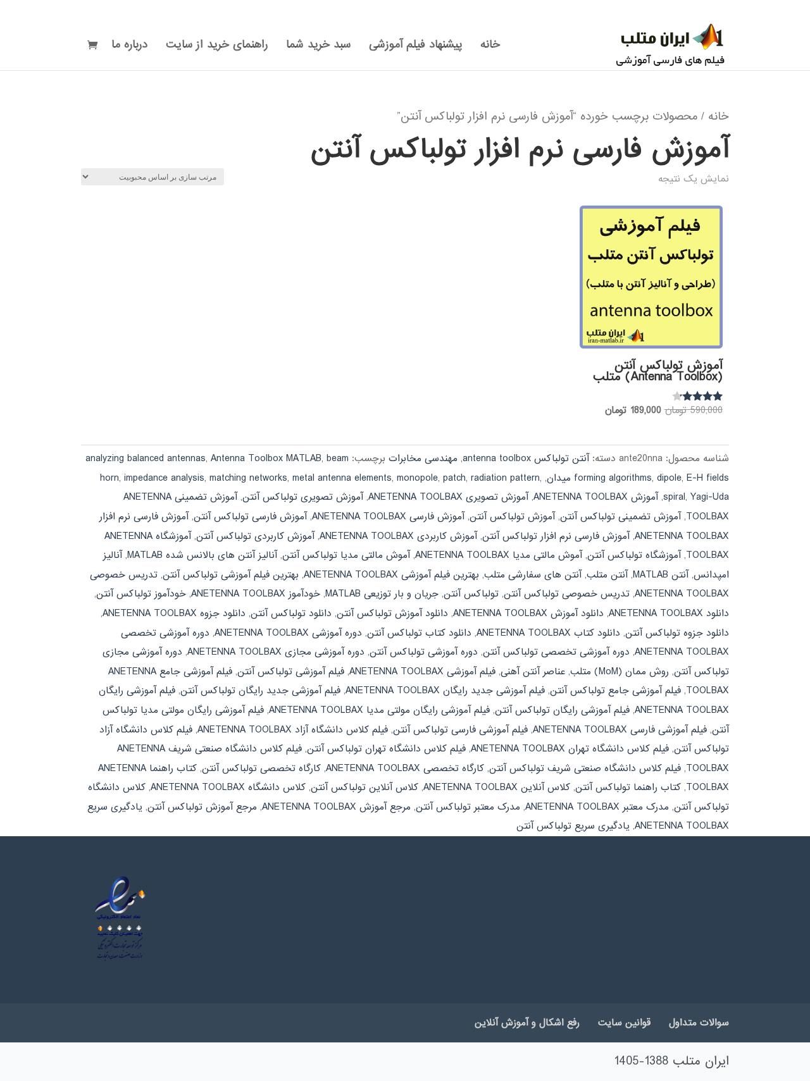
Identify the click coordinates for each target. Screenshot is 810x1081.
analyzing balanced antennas (145, 458)
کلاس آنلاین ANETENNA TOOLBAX (496, 787)
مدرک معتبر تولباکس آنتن (468, 807)
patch (454, 478)
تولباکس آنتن (471, 594)
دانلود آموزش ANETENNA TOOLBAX (528, 613)
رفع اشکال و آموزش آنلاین (527, 1022)
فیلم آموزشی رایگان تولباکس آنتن (562, 710)
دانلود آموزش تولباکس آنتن (392, 613)
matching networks (248, 478)
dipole (669, 478)
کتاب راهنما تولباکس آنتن (628, 787)
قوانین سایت (624, 1022)
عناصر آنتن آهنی (533, 671)
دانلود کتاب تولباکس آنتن (419, 633)
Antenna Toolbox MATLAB (266, 458)
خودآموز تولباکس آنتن (141, 594)
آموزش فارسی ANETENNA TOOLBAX (388, 516)
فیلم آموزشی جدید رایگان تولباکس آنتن (260, 690)
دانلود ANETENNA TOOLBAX (669, 613)
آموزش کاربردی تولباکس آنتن (255, 536)
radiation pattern (505, 478)
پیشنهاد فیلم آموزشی (415, 46)
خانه (490, 46)
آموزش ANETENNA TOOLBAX (595, 497)
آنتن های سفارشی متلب (533, 575)
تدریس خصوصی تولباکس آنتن (567, 594)
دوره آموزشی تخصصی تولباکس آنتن (556, 652)
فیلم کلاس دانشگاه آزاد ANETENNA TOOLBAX (292, 730)
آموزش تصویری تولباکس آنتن (302, 497)
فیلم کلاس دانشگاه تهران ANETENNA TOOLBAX (570, 749)
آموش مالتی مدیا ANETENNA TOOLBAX (498, 555)
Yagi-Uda (709, 497)
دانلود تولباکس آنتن (291, 613)
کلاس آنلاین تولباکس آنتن (364, 787)
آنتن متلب (607, 575)
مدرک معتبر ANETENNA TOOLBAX (597, 807)
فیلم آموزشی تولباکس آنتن (290, 671)
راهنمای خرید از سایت (217, 46)
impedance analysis (164, 478)
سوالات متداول (699, 1022)
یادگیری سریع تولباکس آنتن (573, 826)
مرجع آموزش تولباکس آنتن (202, 807)
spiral (674, 497)
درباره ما (129, 46)
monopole (417, 478)
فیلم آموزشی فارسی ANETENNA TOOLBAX (620, 730)
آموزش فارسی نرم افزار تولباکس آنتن (556, 536)
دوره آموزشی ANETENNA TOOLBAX (288, 633)
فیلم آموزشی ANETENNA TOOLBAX (422, 671)
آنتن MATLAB (660, 575)
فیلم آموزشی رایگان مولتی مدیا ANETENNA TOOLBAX (379, 710)
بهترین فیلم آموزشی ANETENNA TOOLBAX (391, 575)
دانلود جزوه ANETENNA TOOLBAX (174, 613)
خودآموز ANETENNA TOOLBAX (255, 594)
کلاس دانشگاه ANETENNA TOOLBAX (228, 787)
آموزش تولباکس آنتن (512, 516)
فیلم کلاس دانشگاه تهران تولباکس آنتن (386, 749)
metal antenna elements (342, 478)
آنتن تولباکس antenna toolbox (526, 458)
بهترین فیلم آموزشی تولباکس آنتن (231, 575)
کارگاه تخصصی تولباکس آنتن (261, 768)
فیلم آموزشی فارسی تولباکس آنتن (460, 730)
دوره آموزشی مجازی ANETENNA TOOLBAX (275, 652)
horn (109, 478)
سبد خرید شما (318, 46)
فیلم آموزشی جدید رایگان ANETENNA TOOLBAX (445, 690)
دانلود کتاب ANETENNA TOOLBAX (548, 633)
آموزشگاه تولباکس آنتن (634, 555)
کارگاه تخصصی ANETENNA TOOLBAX (405, 768)
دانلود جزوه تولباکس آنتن (677, 633)
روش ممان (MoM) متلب (619, 671)
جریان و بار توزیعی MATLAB (382, 594)
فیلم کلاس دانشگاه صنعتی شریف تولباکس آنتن (585, 768)
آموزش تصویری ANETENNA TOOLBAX (448, 497)
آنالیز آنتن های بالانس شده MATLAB (202, 555)
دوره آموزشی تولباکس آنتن (424, 652)
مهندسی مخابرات (423, 458)
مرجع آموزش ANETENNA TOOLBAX (336, 807)
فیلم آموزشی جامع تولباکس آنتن (615, 690)
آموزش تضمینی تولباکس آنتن (620, 516)
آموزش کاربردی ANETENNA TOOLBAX (398, 536)
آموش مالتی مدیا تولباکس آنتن (346, 555)
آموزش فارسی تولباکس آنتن (250, 516)
